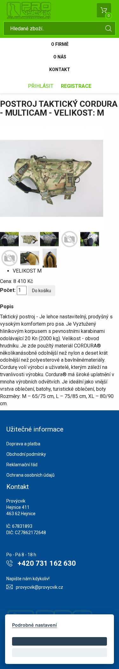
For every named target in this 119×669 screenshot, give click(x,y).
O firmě (60, 44)
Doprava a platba (23, 443)
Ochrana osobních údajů (30, 475)
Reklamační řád (21, 464)
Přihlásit (40, 86)
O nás (59, 56)
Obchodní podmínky (26, 454)
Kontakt (59, 69)
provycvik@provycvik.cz (39, 587)
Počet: (8, 290)
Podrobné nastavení (34, 625)
